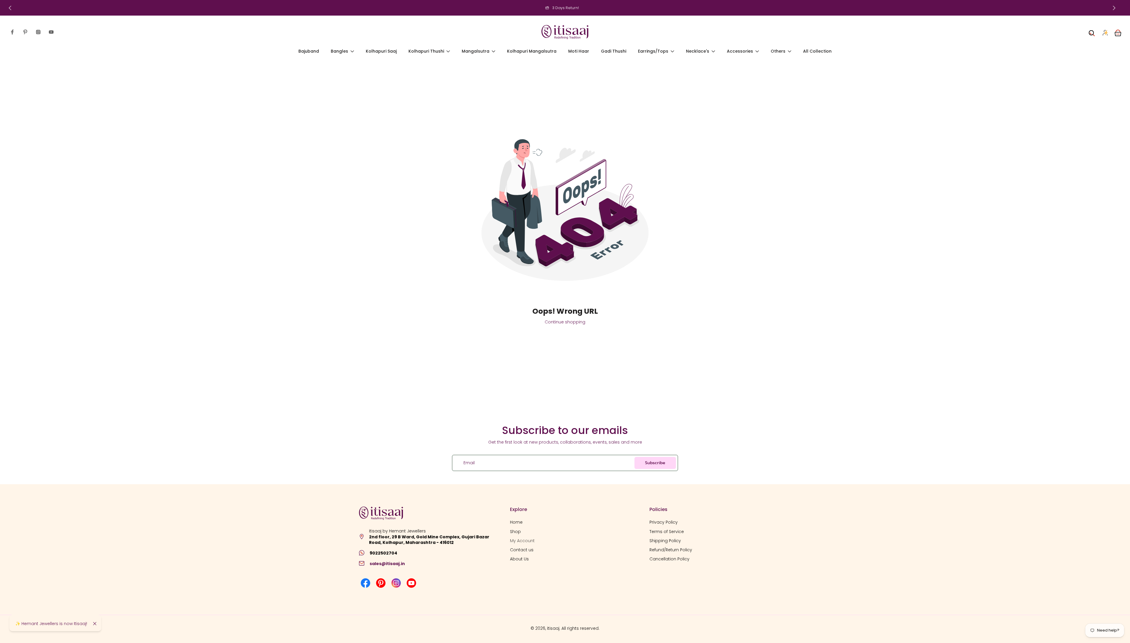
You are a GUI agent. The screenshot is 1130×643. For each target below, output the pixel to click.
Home (516, 522)
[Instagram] (38, 32)
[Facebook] (12, 32)
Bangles (339, 51)
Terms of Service (666, 531)
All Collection (817, 51)
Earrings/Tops (653, 51)
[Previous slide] (10, 8)
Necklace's (697, 51)
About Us (519, 559)
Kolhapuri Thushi (426, 51)
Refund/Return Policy (670, 550)
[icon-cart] (1117, 32)
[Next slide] (1114, 8)
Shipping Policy (665, 540)
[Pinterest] (25, 32)
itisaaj (553, 628)
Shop (515, 531)
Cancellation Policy (669, 559)
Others (778, 51)
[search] (1091, 32)
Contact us (522, 550)
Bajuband (308, 51)
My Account (522, 540)
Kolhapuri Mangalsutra (531, 51)
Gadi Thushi (613, 51)
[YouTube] (51, 32)
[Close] (95, 623)
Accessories (740, 51)
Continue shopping (565, 322)
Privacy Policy (663, 522)
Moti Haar (578, 51)
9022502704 (383, 553)
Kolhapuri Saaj (381, 51)
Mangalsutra (475, 51)
